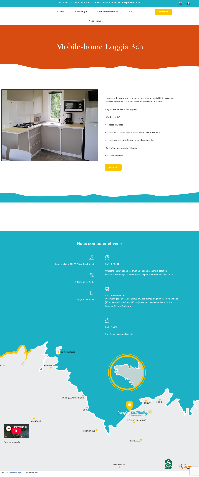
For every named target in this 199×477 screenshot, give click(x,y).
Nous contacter (96, 20)
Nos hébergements (106, 11)
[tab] (142, 264)
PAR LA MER (111, 327)
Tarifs (130, 11)
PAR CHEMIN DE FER (115, 295)
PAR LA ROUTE (112, 264)
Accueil (60, 11)
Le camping (79, 11)
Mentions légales (16, 472)
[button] (163, 12)
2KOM (36, 472)
